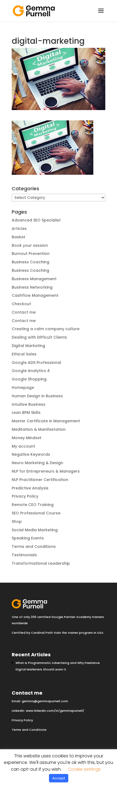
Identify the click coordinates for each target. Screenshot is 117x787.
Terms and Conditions (34, 546)
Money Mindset (26, 438)
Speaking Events (28, 538)
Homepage (23, 387)
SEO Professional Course (36, 513)
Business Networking (32, 287)
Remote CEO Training (33, 504)
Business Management (34, 279)
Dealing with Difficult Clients (39, 337)
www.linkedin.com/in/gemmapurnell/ (55, 710)
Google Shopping (29, 379)
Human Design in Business (37, 396)
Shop (17, 521)
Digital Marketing (28, 345)
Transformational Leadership (41, 563)
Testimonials (24, 555)
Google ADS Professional (36, 362)
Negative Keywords (31, 454)
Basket (18, 237)
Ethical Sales (24, 354)
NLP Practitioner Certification (40, 479)
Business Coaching (30, 262)
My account (23, 446)
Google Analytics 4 (31, 370)
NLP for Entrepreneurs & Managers (46, 471)
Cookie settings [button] (84, 769)
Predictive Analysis (30, 488)
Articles (19, 228)
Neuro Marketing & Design (37, 463)
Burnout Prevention (31, 253)
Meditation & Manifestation (39, 429)
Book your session (30, 245)
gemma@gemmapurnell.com (45, 701)
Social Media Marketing (35, 530)
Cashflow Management (35, 295)
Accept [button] (58, 778)
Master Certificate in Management (46, 421)
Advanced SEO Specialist (36, 220)
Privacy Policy (25, 496)
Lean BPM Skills (26, 412)
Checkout (21, 304)
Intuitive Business (28, 404)
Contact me (24, 312)
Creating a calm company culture (45, 329)
